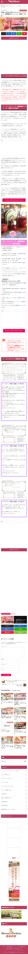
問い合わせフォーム (18, 948)
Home (4, 946)
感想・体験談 (6, 797)
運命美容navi (13, 952)
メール (3, 664)
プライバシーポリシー (9, 949)
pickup (13, 613)
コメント (4, 646)
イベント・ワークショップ (9, 770)
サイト (2, 669)
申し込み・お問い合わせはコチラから (14, 200)
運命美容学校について (11, 946)
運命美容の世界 (9, 948)
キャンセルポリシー (19, 949)
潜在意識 (4, 805)
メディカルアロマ (6, 613)
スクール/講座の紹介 (21, 946)
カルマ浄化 (5, 774)
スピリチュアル (6, 778)
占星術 (4, 793)
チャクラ (4, 782)
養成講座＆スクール (8, 809)
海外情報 (4, 801)
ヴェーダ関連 (6, 790)
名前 (3, 659)
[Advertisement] (14, 54)
